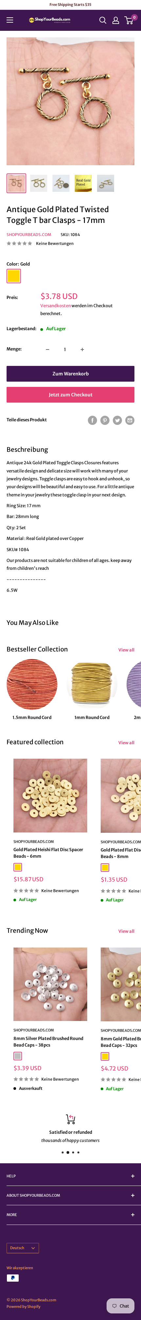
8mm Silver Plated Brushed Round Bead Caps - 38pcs (48, 1042)
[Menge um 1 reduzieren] (47, 349)
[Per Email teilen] (129, 420)
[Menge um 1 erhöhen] (82, 349)
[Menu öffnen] (10, 20)
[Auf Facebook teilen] (92, 420)
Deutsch (17, 1248)
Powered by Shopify (23, 1306)
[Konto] (115, 20)
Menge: (14, 349)
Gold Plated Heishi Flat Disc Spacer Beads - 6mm (48, 853)
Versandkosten (55, 306)
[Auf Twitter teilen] (117, 420)
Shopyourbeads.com (29, 234)
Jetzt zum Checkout (70, 395)
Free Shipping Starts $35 (70, 4)
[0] (129, 20)
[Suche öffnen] (103, 20)
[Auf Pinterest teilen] (105, 420)
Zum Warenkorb (70, 374)
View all (126, 650)
